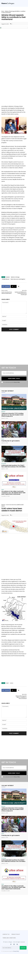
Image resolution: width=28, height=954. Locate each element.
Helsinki (8, 277)
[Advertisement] (14, 59)
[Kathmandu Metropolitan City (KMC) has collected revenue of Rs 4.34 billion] (14, 454)
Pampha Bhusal (5, 279)
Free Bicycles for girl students (10, 441)
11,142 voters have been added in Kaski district (6, 292)
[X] (17, 944)
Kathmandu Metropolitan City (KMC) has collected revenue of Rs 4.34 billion (13, 466)
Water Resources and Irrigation (18, 279)
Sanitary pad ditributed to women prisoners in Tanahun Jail (21, 293)
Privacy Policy (17, 382)
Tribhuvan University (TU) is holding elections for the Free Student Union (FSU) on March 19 (12, 415)
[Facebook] (11, 944)
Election (3, 411)
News (2, 11)
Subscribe (23, 947)
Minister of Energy (15, 277)
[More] (18, 286)
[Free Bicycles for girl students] (14, 429)
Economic (3, 463)
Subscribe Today (14, 378)
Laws (2, 489)
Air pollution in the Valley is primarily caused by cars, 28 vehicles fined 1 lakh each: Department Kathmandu (13, 492)
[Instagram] (14, 944)
